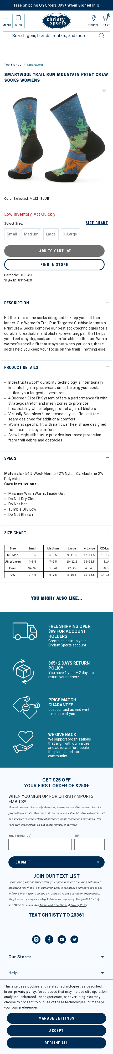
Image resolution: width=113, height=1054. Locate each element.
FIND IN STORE (54, 265)
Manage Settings (57, 1018)
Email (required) (20, 835)
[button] (104, 91)
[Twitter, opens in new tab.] (74, 940)
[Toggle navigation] (6, 18)
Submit (23, 862)
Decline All (56, 1043)
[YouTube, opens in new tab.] (62, 940)
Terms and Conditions (53, 905)
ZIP (76, 835)
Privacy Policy (78, 905)
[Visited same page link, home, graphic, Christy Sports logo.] (56, 21)
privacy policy (25, 992)
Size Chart (97, 223)
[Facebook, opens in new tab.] (49, 940)
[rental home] (18, 18)
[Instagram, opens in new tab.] (36, 940)
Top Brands (13, 64)
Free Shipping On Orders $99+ (55, 5)
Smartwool (35, 64)
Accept (56, 1031)
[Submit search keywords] (95, 32)
